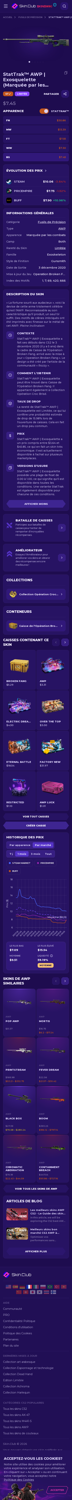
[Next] (65, 642)
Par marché (43, 845)
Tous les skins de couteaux (20, 1433)
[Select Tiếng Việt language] (63, 1286)
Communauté (12, 1309)
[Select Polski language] (43, 1286)
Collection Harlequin (16, 1392)
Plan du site (11, 1345)
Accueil (7, 17)
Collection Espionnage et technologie (28, 1368)
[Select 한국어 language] (39, 1292)
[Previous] (56, 642)
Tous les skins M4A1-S (17, 1421)
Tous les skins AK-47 (16, 1415)
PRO (6, 1315)
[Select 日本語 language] (32, 1292)
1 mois (21, 853)
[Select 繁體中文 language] (25, 1292)
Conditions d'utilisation (18, 1327)
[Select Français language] (29, 1286)
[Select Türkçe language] (56, 1286)
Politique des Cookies (17, 1333)
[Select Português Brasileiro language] (49, 1286)
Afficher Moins (36, 503)
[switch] (44, 111)
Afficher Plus (36, 1251)
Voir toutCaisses (36, 816)
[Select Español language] (15, 1286)
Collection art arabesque (19, 1362)
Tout (48, 853)
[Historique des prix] (46, 171)
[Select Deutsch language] (22, 1286)
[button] (19, 1012)
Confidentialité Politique (19, 1321)
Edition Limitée (13, 1380)
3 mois (35, 853)
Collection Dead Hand (17, 1374)
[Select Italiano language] (36, 1286)
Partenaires (10, 1339)
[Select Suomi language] (53, 1292)
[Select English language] (8, 1286)
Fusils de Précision (30, 17)
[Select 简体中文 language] (18, 1292)
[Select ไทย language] (46, 1292)
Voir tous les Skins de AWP (36, 1188)
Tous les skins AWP (16, 1427)
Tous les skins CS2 (15, 1409)
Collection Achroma (16, 1386)
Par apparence (20, 845)
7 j (11, 853)
